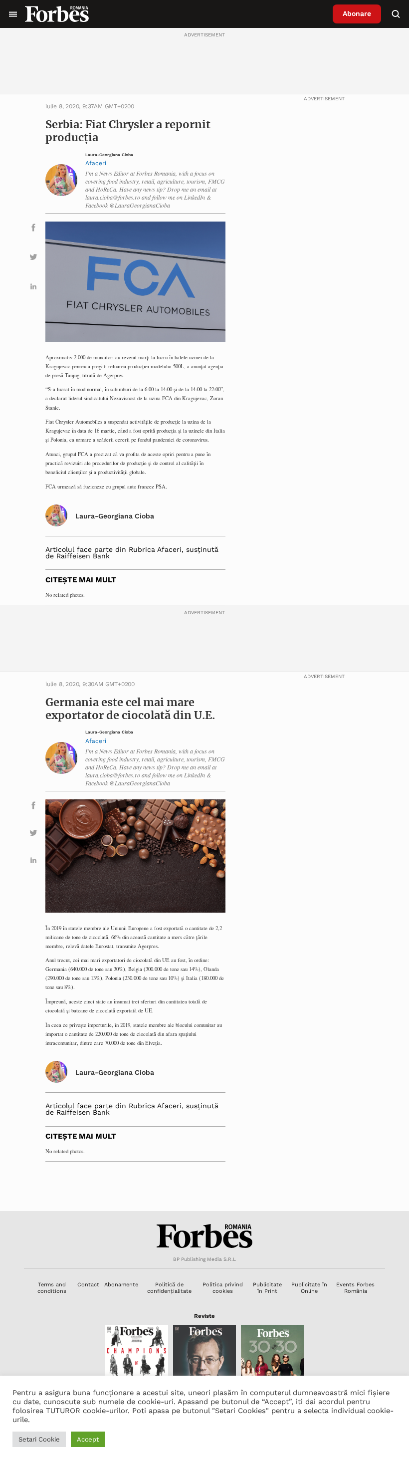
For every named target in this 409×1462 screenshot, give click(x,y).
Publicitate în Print (267, 1287)
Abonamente (121, 1284)
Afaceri (95, 163)
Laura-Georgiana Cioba (109, 155)
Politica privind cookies (223, 1287)
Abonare (357, 13)
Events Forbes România (355, 1287)
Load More (204, 1187)
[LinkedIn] (33, 288)
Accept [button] (88, 1439)
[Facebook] (33, 229)
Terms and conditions (51, 1287)
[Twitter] (33, 258)
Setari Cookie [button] (39, 1439)
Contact (88, 1284)
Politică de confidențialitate (169, 1287)
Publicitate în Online (309, 1287)
